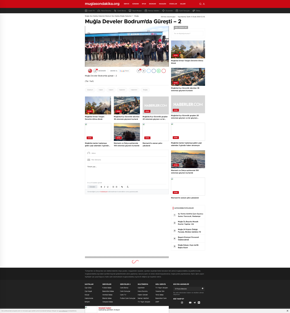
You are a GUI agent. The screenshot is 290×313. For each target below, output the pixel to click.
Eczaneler (169, 11)
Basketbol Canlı (161, 298)
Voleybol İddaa (107, 302)
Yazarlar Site (159, 291)
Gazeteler (141, 288)
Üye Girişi (88, 288)
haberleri (134, 90)
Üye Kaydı (88, 291)
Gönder (92, 187)
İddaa (198, 11)
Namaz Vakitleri (153, 11)
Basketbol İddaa (108, 291)
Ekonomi (152, 4)
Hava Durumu (106, 10)
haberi (111, 90)
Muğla (136, 16)
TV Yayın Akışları (144, 302)
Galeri (183, 4)
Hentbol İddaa (107, 295)
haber (101, 90)
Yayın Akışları (137, 11)
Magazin (162, 4)
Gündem (135, 4)
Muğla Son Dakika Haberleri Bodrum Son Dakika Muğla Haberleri (108, 16)
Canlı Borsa (121, 11)
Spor (144, 4)
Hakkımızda (89, 298)
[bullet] (116, 186)
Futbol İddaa (106, 288)
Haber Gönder (143, 295)
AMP (157, 302)
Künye (87, 295)
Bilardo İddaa (106, 298)
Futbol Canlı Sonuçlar (127, 298)
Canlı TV (91, 11)
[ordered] (113, 186)
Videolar (173, 4)
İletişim (87, 302)
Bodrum (90, 90)
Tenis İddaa (159, 295)
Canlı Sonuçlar (184, 11)
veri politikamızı (63, 311)
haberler (122, 90)
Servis (126, 4)
